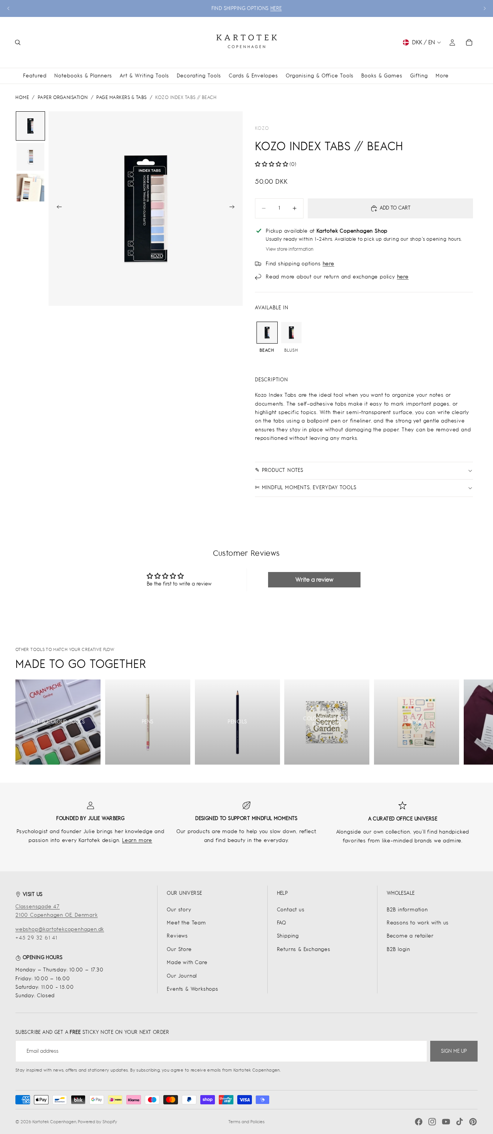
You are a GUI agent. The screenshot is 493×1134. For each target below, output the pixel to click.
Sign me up (454, 1051)
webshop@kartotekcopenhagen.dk (59, 929)
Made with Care (187, 962)
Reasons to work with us (418, 923)
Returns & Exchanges (303, 949)
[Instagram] (432, 1121)
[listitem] (442, 75)
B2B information (407, 910)
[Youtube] (446, 1121)
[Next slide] (484, 8)
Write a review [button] (314, 579)
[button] (272, 164)
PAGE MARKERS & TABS (121, 97)
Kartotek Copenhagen (54, 1121)
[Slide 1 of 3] (30, 126)
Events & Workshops (192, 989)
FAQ (281, 923)
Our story (179, 910)
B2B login (398, 949)
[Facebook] (418, 1121)
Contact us (291, 910)
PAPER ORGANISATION (63, 97)
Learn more (137, 840)
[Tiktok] (459, 1121)
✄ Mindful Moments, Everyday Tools (305, 487)
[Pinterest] (473, 1121)
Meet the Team (186, 923)
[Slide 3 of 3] (30, 187)
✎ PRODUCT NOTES (279, 470)
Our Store (179, 949)
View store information (290, 249)
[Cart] (469, 42)
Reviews (177, 936)
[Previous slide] (8, 8)
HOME (22, 97)
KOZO (262, 128)
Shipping (288, 936)
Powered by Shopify (97, 1121)
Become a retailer (410, 936)
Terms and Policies (246, 1121)
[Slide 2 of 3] (30, 157)
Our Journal (182, 976)
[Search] (17, 42)
